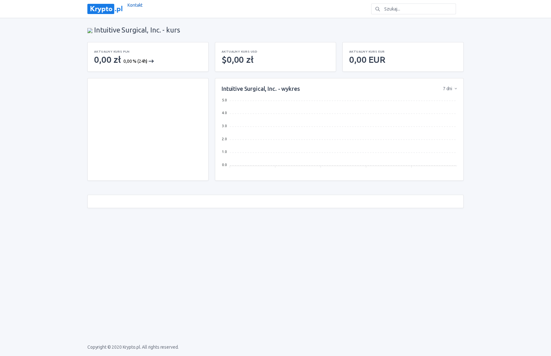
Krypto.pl (131, 347)
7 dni (448, 88)
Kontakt (135, 5)
